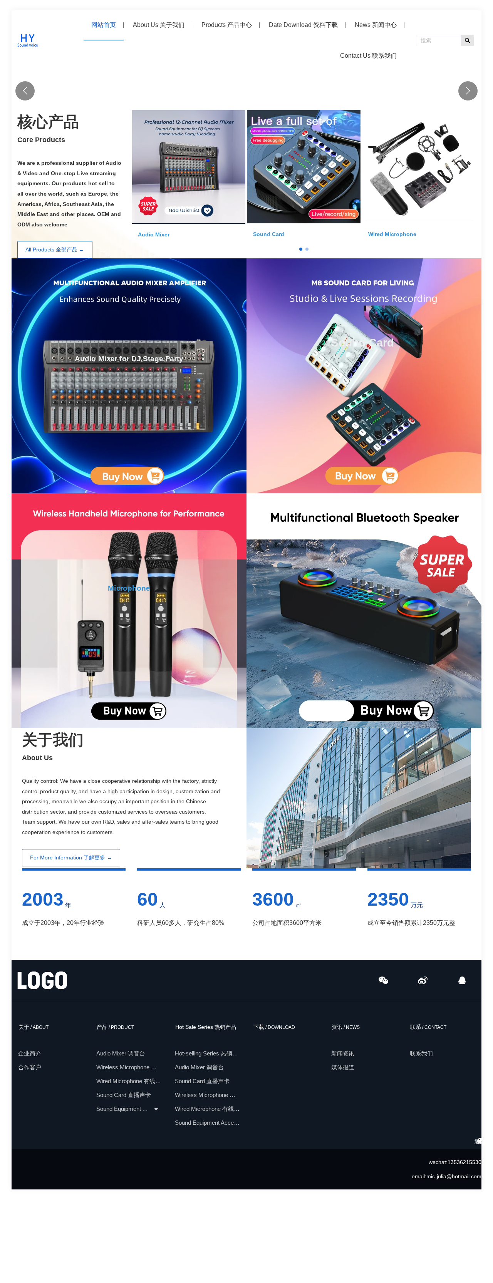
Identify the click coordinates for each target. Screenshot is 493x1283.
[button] (468, 132)
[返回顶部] (482, 1142)
